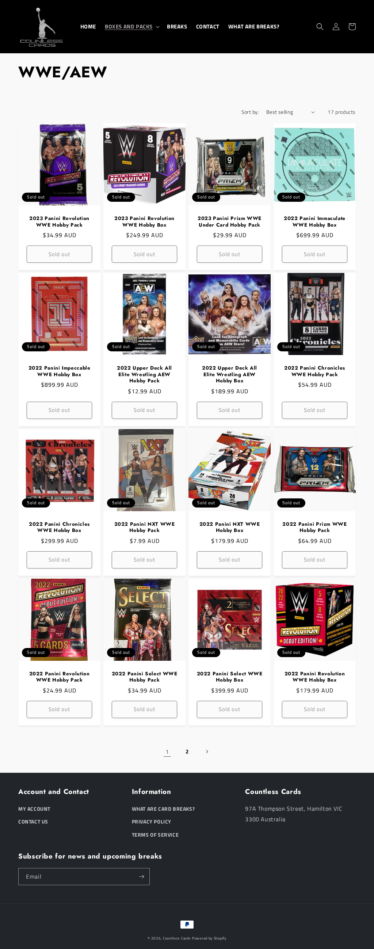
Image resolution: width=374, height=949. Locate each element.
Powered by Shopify (209, 938)
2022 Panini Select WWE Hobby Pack (145, 677)
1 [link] (167, 751)
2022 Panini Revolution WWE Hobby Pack (59, 677)
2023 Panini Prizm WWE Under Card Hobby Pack (230, 221)
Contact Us (33, 821)
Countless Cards (177, 938)
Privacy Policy (151, 821)
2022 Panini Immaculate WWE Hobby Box (315, 221)
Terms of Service (155, 834)
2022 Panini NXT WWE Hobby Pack (144, 527)
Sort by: (250, 112)
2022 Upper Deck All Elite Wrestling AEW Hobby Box (229, 374)
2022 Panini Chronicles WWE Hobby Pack (314, 371)
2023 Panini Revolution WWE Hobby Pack (59, 221)
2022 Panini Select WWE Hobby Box (230, 677)
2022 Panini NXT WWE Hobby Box (229, 527)
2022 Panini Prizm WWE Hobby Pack (314, 527)
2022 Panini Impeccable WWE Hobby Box (59, 371)
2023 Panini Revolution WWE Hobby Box (144, 221)
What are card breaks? (163, 809)
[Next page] (207, 752)
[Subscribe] (141, 876)
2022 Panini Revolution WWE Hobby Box (315, 677)
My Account (34, 809)
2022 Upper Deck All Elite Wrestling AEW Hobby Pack (144, 374)
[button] (131, 27)
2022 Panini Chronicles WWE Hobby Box (59, 527)
